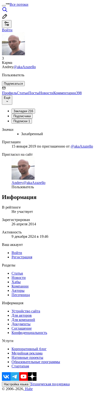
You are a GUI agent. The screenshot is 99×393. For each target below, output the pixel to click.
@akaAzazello (24, 67)
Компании (20, 286)
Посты (33, 93)
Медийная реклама (27, 353)
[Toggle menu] (4, 5)
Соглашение (22, 328)
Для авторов (22, 315)
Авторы (18, 290)
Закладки (23, 111)
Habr (28, 389)
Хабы (16, 282)
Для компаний (23, 320)
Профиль (9, 93)
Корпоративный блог (29, 349)
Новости (46, 93)
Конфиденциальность (29, 333)
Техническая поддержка (50, 384)
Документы (21, 324)
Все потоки (19, 4)
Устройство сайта (26, 311)
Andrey (17, 183)
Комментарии (67, 93)
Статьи (22, 93)
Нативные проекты (27, 357)
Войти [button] (7, 30)
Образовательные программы (36, 362)
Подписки (21, 121)
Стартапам (20, 366)
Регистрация (22, 257)
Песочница (21, 295)
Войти (17, 253)
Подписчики (22, 116)
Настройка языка (16, 384)
